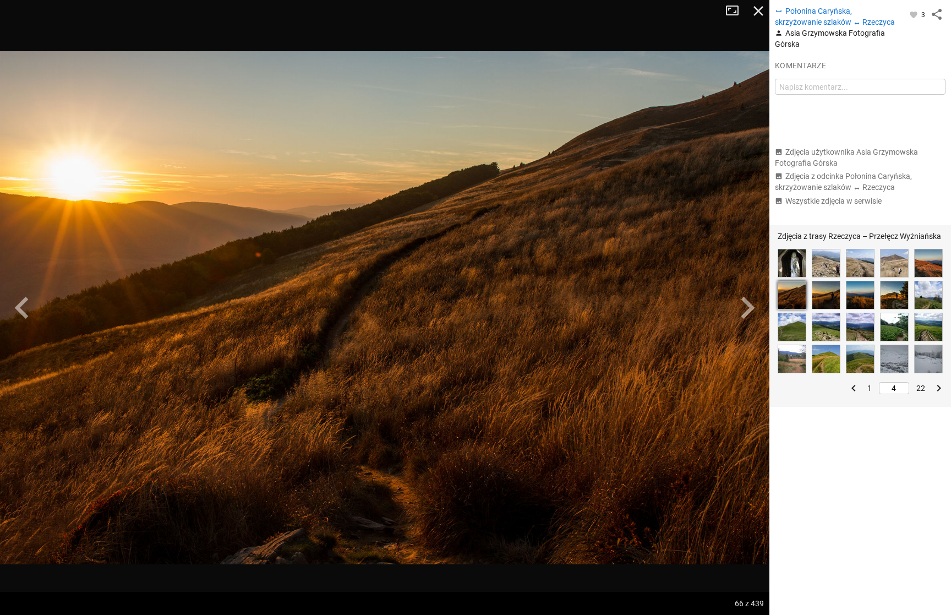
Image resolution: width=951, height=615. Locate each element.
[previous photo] (22, 308)
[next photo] (747, 308)
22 (920, 388)
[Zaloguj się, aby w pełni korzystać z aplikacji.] (914, 14)
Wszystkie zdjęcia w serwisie (833, 201)
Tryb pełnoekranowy (736, 11)
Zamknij (758, 11)
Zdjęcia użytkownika (846, 157)
